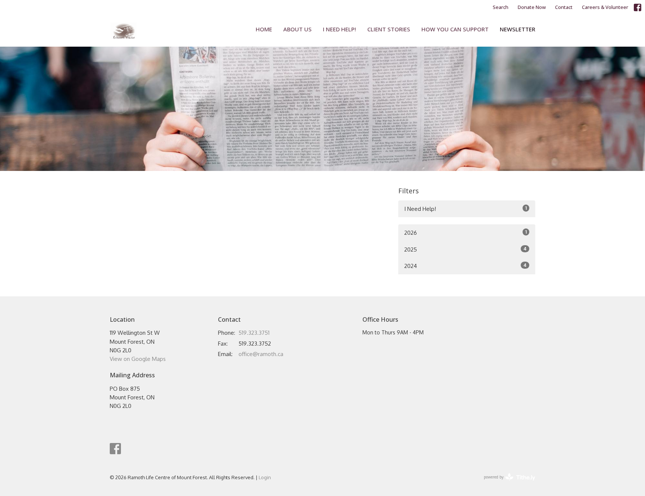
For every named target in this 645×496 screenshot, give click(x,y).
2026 (465, 232)
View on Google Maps (138, 358)
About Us (297, 29)
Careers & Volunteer (605, 7)
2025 (465, 249)
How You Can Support (455, 29)
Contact (564, 7)
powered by (505, 483)
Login (265, 477)
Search (500, 7)
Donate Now (532, 7)
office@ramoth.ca (261, 354)
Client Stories (388, 29)
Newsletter (517, 29)
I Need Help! (339, 29)
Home (264, 29)
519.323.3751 (254, 332)
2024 (465, 265)
